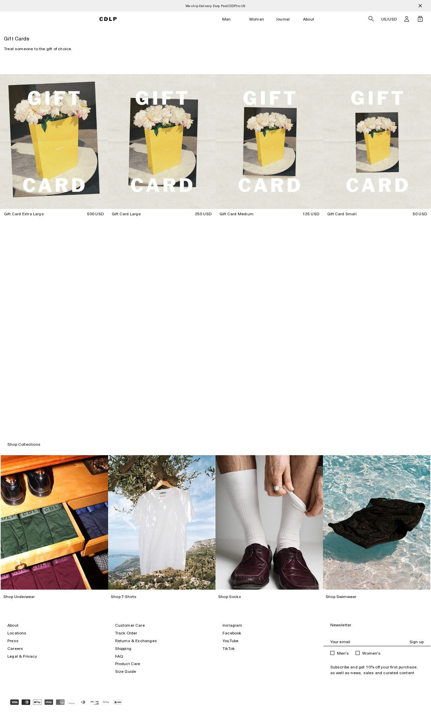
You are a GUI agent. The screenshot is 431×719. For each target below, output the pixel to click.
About (308, 19)
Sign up (416, 642)
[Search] (371, 18)
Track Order (126, 633)
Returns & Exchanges (136, 641)
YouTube (230, 641)
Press (13, 641)
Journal (283, 19)
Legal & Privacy (22, 656)
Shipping (123, 648)
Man (226, 19)
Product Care (127, 663)
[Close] (420, 5)
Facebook (232, 633)
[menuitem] (226, 19)
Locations (17, 633)
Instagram (232, 625)
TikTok (229, 648)
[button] (406, 18)
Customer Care (130, 625)
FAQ (119, 656)
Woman (256, 19)
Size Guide (125, 671)
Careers (15, 648)
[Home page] (108, 19)
